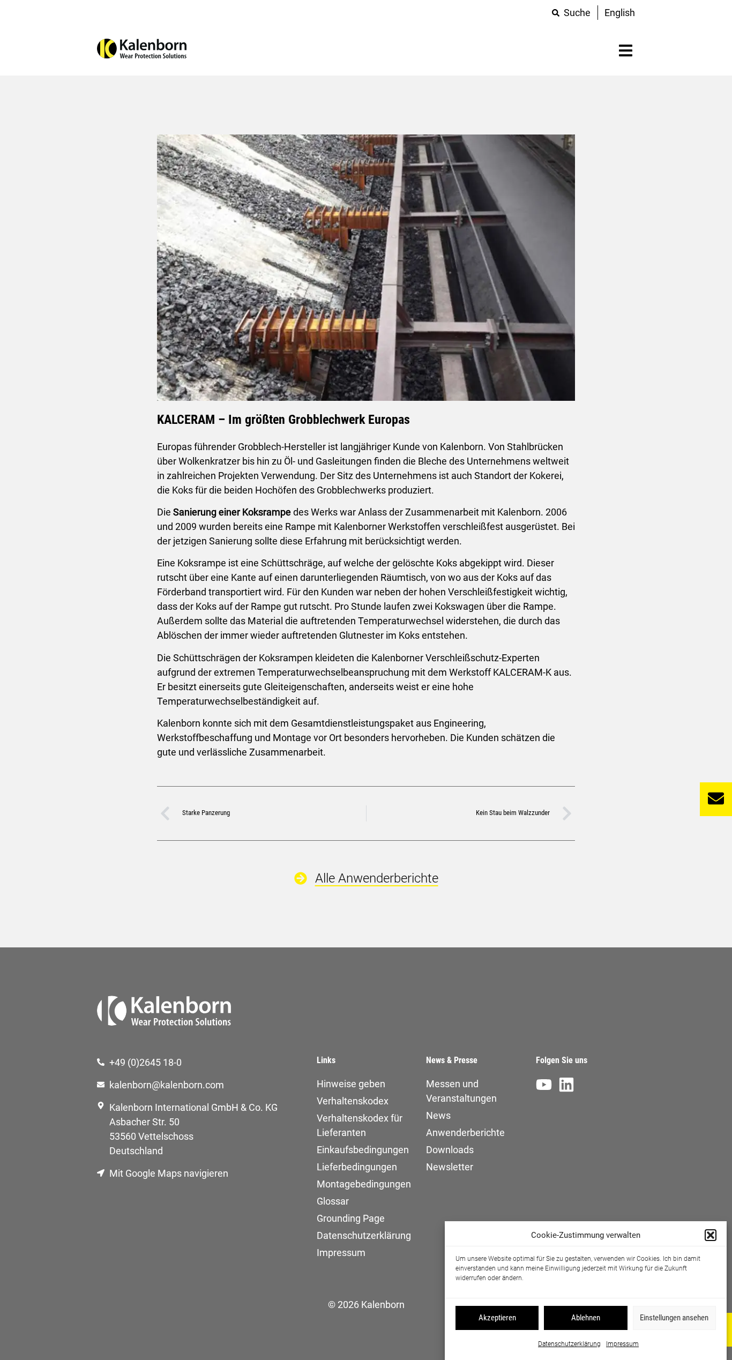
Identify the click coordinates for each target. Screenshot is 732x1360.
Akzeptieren (497, 1317)
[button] (710, 1235)
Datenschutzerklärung (569, 1343)
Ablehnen (585, 1317)
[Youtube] (544, 1085)
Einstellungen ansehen (674, 1317)
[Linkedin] (566, 1085)
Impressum (622, 1343)
